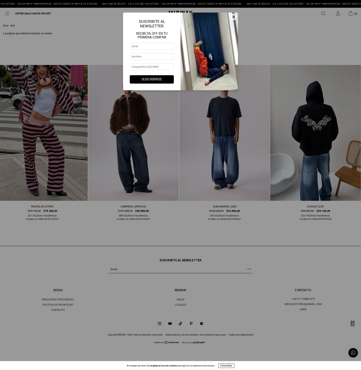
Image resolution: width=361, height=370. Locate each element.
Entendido (226, 365)
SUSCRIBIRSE (152, 79)
